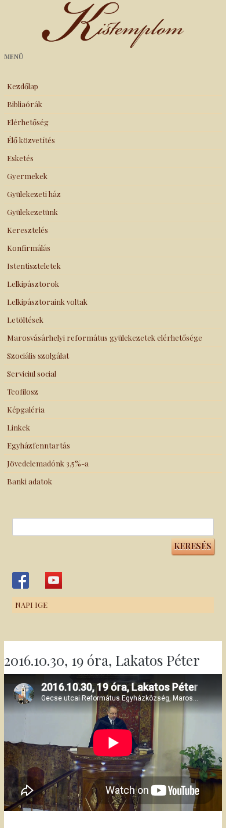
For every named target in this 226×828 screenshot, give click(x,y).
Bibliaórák (24, 104)
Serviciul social (31, 373)
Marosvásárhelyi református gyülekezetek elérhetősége (104, 337)
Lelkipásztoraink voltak (47, 302)
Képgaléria (26, 409)
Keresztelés (27, 230)
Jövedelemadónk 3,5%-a (48, 463)
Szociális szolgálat (38, 355)
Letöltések (25, 319)
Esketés (20, 158)
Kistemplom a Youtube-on (53, 580)
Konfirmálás (28, 248)
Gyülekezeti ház (34, 194)
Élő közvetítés (31, 140)
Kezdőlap (22, 86)
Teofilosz (22, 391)
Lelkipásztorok (33, 284)
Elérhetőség (28, 122)
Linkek (18, 427)
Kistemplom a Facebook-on (20, 580)
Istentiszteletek (34, 266)
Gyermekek (27, 176)
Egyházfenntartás (38, 445)
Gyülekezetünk (32, 212)
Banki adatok (29, 481)
